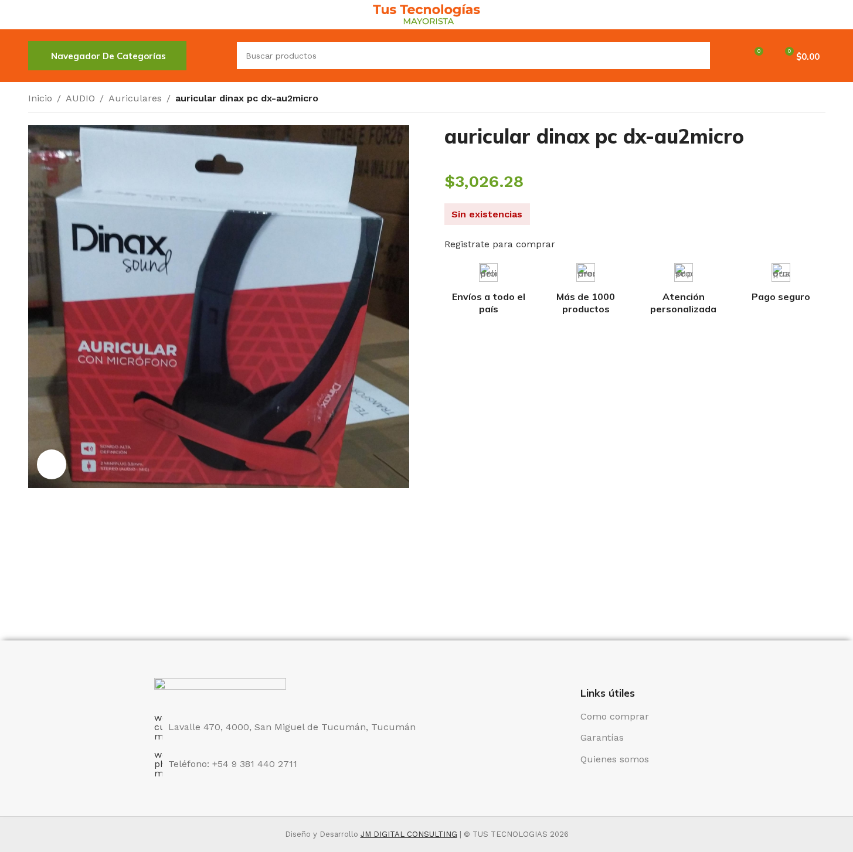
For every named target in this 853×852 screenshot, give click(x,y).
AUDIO (80, 98)
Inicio (40, 98)
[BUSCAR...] (696, 55)
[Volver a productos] (804, 100)
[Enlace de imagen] (220, 688)
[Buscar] (211, 55)
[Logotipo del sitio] (426, 13)
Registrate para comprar (499, 244)
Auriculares (135, 98)
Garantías (602, 737)
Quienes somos (614, 759)
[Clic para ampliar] (51, 464)
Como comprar (614, 716)
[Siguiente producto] (818, 100)
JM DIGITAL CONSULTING (409, 834)
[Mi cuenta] (726, 55)
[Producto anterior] (790, 100)
